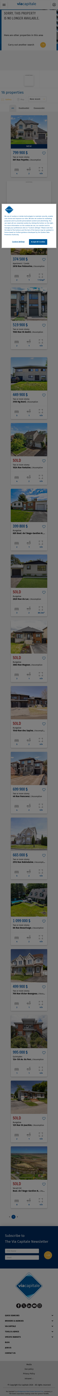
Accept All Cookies (38, 242)
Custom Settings (18, 242)
